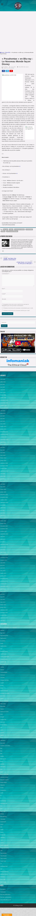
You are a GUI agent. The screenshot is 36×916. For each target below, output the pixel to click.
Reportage (2, 811)
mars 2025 (2, 423)
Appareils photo (4, 635)
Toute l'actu (3, 861)
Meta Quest (3, 758)
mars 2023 (2, 486)
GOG (1, 714)
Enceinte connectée (4, 693)
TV (1, 863)
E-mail (4, 293)
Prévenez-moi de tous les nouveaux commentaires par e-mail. (18, 308)
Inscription (3, 889)
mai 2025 (2, 418)
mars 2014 (2, 552)
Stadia (1, 829)
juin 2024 (2, 447)
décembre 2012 (4, 578)
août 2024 (2, 442)
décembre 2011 (4, 610)
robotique (2, 819)
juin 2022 (2, 510)
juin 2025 (2, 416)
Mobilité (2, 764)
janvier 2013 (3, 576)
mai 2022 (2, 513)
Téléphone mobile (4, 848)
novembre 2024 (4, 434)
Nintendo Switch (4, 777)
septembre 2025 (4, 408)
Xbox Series (3, 882)
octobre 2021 (3, 531)
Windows (2, 876)
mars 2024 (2, 455)
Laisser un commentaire (8, 68)
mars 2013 (2, 570)
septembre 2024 (4, 439)
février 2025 (3, 426)
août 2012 (2, 589)
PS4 (1, 806)
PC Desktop (3, 800)
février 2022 (3, 520)
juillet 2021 (2, 539)
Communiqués (3, 672)
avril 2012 (2, 599)
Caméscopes (3, 654)
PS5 (1, 808)
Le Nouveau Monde (19, 229)
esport (2, 698)
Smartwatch (3, 821)
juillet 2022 (2, 507)
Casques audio (3, 659)
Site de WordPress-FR (5, 899)
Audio (1, 643)
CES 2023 (2, 664)
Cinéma (2, 667)
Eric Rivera (5, 66)
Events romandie (4, 701)
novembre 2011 (4, 612)
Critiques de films (4, 680)
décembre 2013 (4, 555)
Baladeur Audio (4, 651)
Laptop (2, 735)
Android (2, 630)
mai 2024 (2, 450)
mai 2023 (2, 481)
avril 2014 (2, 549)
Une (1, 869)
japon (1, 730)
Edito (1, 688)
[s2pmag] (18, 5)
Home (2, 52)
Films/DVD (7, 52)
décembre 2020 (4, 544)
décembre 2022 (4, 494)
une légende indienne (12, 231)
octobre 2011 (3, 615)
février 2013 (3, 573)
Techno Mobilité (4, 845)
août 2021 (2, 536)
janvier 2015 (3, 547)
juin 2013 (2, 565)
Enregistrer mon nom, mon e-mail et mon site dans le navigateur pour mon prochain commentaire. (15, 305)
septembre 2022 (4, 502)
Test (1, 850)
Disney (11, 229)
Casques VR (3, 661)
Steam (1, 832)
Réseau (2, 814)
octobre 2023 (3, 468)
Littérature (2, 740)
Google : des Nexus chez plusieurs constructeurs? (10, 258)
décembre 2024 (4, 431)
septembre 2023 (4, 471)
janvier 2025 (3, 429)
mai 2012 (2, 597)
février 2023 (3, 489)
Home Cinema (3, 724)
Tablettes (2, 837)
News (1, 772)
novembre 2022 (4, 497)
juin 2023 (2, 479)
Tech (1, 840)
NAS (1, 769)
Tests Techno (3, 858)
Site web (4, 299)
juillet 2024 (2, 444)
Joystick (2, 732)
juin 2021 (2, 541)
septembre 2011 (4, 617)
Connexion (3, 892)
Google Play (3, 719)
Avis (1, 648)
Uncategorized (3, 866)
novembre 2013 (4, 557)
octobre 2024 (3, 437)
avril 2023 (2, 484)
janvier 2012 (3, 607)
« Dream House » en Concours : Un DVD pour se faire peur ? (24, 262)
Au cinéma (2, 640)
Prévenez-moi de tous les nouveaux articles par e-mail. (17, 310)
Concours (2, 675)
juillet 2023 (2, 476)
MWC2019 (2, 766)
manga (2, 756)
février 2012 (3, 604)
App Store (2, 633)
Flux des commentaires (5, 897)
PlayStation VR (3, 803)
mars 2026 (2, 392)
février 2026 (3, 395)
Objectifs (2, 785)
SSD (1, 827)
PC (1, 795)
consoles (2, 677)
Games (2, 709)
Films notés (3, 703)
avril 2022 (2, 515)
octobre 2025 (3, 405)
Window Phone (4, 874)
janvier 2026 (3, 397)
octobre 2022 (3, 499)
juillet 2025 (2, 413)
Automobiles (3, 646)
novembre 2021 (4, 528)
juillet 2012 (2, 591)
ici (19, 166)
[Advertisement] (18, 31)
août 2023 (2, 473)
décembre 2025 (4, 400)
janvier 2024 (3, 460)
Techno (2, 842)
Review (3, 231)
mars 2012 (2, 602)
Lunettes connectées (5, 745)
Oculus (2, 787)
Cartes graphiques (4, 656)
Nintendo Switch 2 (4, 779)
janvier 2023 (3, 492)
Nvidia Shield (3, 782)
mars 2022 (2, 518)
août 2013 (2, 562)
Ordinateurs (3, 790)
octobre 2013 (3, 560)
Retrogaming (3, 816)
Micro (1, 761)
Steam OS (2, 834)
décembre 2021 (4, 526)
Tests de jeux (3, 855)
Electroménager (4, 690)
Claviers (2, 669)
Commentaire (5, 273)
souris (1, 824)
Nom (3, 288)
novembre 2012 (4, 581)
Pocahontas (29, 229)
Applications (3, 638)
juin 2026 (2, 384)
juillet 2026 (2, 382)
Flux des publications (5, 894)
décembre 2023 (4, 463)
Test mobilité (3, 853)
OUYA (1, 793)
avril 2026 (2, 389)
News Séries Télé (4, 774)
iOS (1, 727)
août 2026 (2, 379)
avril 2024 (2, 452)
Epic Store (2, 696)
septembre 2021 (4, 534)
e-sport (2, 682)
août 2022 (2, 505)
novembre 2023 (4, 465)
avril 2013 (2, 568)
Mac (1, 748)
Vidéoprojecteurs (4, 871)
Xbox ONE (2, 879)
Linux (1, 737)
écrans (2, 685)
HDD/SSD (2, 722)
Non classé (26, 66)
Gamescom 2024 (4, 711)
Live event (2, 743)
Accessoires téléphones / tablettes (8, 627)
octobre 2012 (3, 583)
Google (2, 717)
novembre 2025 (4, 402)
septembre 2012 (4, 586)
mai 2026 (2, 387)
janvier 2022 (3, 523)
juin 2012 (2, 594)
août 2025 (2, 410)
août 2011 (2, 620)
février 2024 (3, 458)
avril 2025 (2, 421)
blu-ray (5, 229)
